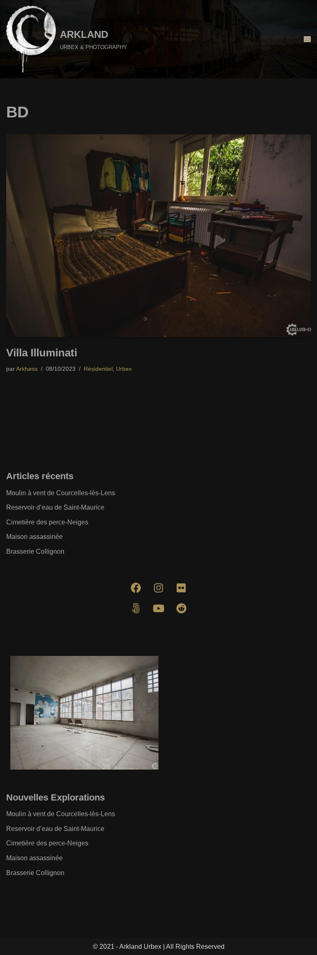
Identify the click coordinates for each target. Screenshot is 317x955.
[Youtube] (158, 608)
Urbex (124, 368)
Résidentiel (98, 368)
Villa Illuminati (41, 352)
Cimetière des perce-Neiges (47, 522)
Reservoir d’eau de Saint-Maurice (55, 507)
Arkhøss (27, 368)
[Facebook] (135, 588)
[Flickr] (181, 588)
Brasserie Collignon (35, 551)
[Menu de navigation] (307, 39)
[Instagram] (158, 588)
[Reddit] (181, 608)
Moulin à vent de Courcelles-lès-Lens (60, 492)
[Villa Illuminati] (158, 235)
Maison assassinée (34, 536)
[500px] (135, 608)
